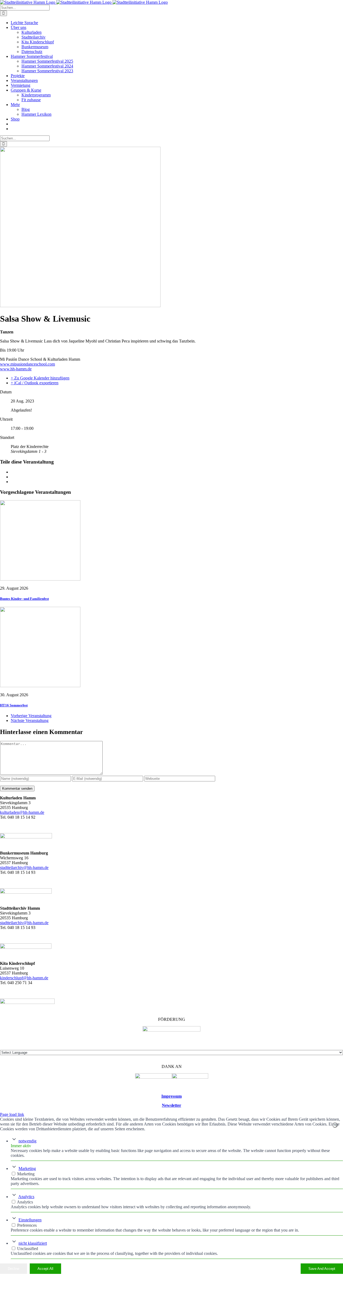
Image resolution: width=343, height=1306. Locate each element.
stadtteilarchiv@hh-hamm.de (24, 867)
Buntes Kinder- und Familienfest (24, 599)
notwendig (27, 1141)
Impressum (171, 1096)
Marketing (27, 1168)
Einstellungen (30, 1220)
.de (46, 922)
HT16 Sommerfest (14, 705)
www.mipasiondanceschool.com (27, 364)
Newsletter (171, 1105)
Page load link (12, 1114)
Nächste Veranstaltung (30, 720)
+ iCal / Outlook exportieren (34, 383)
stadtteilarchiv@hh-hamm (21, 922)
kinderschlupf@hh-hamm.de (24, 978)
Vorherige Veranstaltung (31, 715)
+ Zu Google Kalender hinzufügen (40, 378)
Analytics (26, 1196)
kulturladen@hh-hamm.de (22, 812)
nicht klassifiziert (32, 1243)
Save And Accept (321, 1269)
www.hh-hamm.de (16, 369)
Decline (13, 1269)
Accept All (45, 1269)
